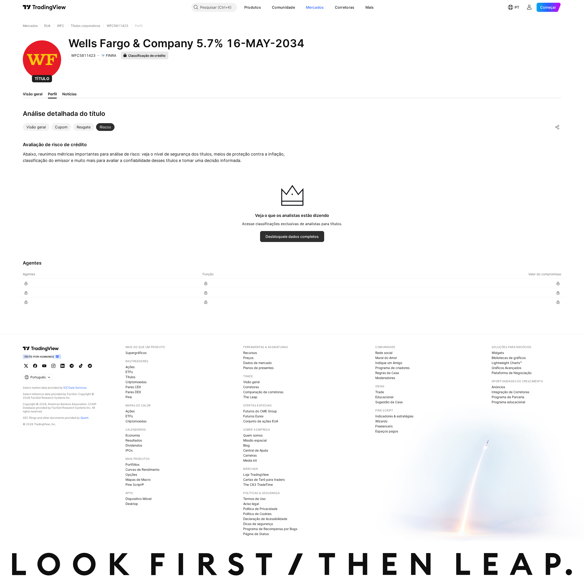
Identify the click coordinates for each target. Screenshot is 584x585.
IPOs (129, 450)
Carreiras (250, 455)
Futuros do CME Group (260, 411)
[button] (264, 7)
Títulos (130, 377)
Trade (379, 392)
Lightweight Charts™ (507, 363)
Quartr (85, 417)
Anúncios (498, 387)
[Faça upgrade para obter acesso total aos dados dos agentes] (26, 283)
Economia (132, 435)
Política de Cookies (257, 514)
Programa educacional (508, 402)
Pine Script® (134, 484)
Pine (128, 397)
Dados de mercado (257, 363)
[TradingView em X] (26, 366)
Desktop (131, 504)
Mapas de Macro (138, 479)
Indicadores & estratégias (394, 416)
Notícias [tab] (69, 94)
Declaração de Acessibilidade (265, 519)
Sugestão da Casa (389, 402)
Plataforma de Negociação (512, 373)
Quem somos (253, 435)
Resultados (133, 440)
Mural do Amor (386, 358)
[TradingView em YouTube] (44, 366)
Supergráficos (135, 353)
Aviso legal (251, 504)
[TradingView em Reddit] (90, 366)
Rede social (383, 353)
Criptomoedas (135, 382)
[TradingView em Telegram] (71, 366)
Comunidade (283, 7)
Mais (369, 7)
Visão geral (251, 382)
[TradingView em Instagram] (53, 366)
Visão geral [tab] (32, 94)
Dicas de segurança (258, 524)
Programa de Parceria (508, 397)
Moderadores (385, 378)
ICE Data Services (74, 387)
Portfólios (132, 464)
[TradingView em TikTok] (81, 366)
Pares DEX (133, 392)
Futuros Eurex (253, 416)
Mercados (315, 7)
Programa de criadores (392, 368)
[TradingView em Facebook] (35, 366)
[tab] (36, 127)
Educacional (384, 397)
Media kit (250, 460)
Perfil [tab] (52, 94)
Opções (131, 474)
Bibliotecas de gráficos (509, 358)
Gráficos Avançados (506, 368)
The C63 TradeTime (258, 484)
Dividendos (133, 445)
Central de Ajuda (255, 450)
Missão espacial (255, 440)
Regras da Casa (387, 373)
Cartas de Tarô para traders (264, 479)
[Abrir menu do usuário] (529, 7)
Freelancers (384, 426)
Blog (246, 445)
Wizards (381, 421)
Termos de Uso (254, 499)
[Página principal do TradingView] (44, 7)
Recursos (250, 353)
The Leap (250, 397)
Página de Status (256, 534)
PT (517, 7)
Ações (130, 367)
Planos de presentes (258, 368)
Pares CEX (133, 387)
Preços (248, 358)
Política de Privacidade (260, 509)
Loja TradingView (256, 474)
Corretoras (345, 7)
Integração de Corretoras (510, 392)
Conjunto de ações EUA (260, 421)
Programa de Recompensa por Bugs (270, 529)
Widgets (498, 353)
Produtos (252, 7)
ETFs (129, 372)
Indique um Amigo (388, 363)
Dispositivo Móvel (138, 499)
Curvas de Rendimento (142, 469)
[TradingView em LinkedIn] (62, 366)
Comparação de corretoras (263, 392)
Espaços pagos (386, 431)
